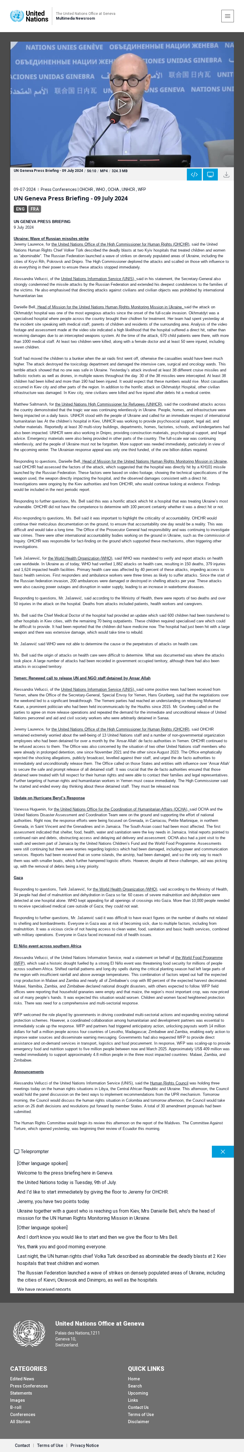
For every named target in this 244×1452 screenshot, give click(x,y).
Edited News (22, 1378)
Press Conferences (29, 1386)
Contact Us (138, 1407)
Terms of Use (141, 1414)
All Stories (20, 1421)
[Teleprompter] (210, 174)
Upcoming (138, 1393)
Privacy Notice (85, 1445)
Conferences (22, 1414)
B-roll (15, 1407)
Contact (22, 1445)
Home (134, 1378)
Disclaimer (138, 1421)
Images (17, 1400)
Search (135, 1386)
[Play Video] (122, 104)
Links (133, 1400)
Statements (21, 1393)
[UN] (29, 16)
